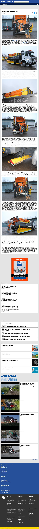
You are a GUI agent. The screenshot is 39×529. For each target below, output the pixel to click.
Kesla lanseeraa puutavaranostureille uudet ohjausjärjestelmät (16, 336)
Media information (4, 488)
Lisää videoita (35, 459)
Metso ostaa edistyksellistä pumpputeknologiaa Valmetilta (15, 333)
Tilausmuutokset (4, 480)
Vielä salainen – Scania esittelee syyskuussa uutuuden (14, 326)
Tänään (3, 323)
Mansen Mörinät (4, 467)
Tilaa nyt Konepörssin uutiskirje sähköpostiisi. (9, 527)
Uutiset (2, 4)
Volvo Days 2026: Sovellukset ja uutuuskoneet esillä (13, 339)
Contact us (3, 486)
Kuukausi (10, 323)
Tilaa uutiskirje (3, 477)
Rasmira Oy (14, 40)
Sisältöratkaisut (4, 470)
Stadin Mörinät (3, 468)
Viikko (7, 323)
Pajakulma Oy (25, 42)
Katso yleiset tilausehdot (5, 482)
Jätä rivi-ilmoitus (4, 471)
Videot (5, 4)
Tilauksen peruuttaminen (5, 481)
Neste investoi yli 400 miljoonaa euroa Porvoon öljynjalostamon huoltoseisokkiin (16, 330)
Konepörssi (3, 466)
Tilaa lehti (3, 479)
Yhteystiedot (3, 472)
